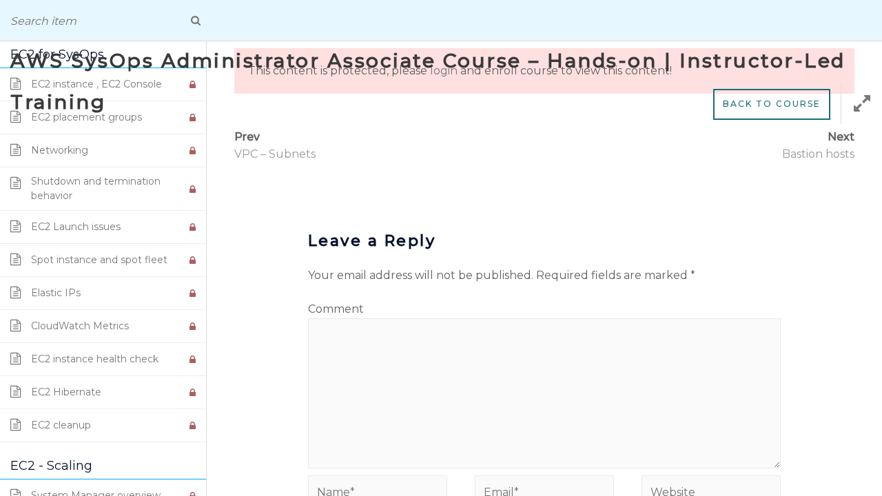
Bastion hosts (818, 154)
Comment (336, 309)
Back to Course (772, 104)
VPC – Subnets (275, 154)
